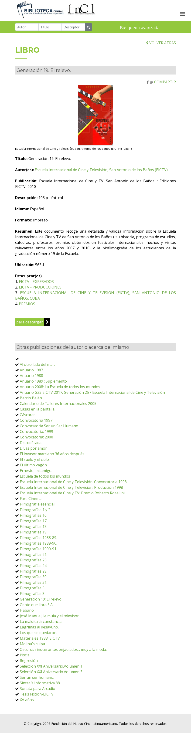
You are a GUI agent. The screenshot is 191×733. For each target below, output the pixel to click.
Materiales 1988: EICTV (40, 638)
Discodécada (30, 442)
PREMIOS (27, 303)
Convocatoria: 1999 (36, 431)
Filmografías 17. (33, 520)
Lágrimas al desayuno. (39, 627)
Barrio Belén (31, 397)
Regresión (29, 660)
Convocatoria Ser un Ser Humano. (49, 425)
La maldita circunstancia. (41, 621)
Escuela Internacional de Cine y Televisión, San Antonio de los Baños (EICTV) (101, 169)
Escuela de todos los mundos (45, 476)
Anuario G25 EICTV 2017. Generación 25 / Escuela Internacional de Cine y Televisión (92, 392)
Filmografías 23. (33, 560)
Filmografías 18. (33, 526)
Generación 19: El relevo (40, 599)
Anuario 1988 (31, 375)
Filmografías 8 (32, 593)
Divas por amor (33, 448)
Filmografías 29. (33, 571)
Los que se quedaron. (38, 632)
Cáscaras (27, 414)
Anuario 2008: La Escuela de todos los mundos (60, 386)
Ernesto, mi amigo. (36, 470)
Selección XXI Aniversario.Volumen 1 (51, 666)
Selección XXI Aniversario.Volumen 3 (51, 671)
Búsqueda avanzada (140, 27)
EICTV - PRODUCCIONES (40, 287)
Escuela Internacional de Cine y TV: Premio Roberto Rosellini (72, 492)
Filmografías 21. (33, 554)
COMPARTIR (164, 82)
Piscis (24, 655)
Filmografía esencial (37, 504)
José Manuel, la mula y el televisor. (49, 615)
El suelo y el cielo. (35, 459)
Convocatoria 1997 (36, 420)
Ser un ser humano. (37, 677)
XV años (27, 699)
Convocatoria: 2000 (36, 437)
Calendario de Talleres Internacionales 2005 (58, 403)
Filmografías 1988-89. (38, 537)
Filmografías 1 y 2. (35, 509)
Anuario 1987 (31, 370)
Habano (27, 610)
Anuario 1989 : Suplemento (43, 381)
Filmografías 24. (33, 565)
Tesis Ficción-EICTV (37, 694)
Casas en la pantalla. (37, 409)
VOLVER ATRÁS (162, 42)
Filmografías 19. (33, 532)
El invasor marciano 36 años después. (52, 453)
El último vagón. (34, 465)
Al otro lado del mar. (37, 364)
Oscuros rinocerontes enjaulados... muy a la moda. (63, 649)
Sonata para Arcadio (37, 688)
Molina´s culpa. (33, 643)
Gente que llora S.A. (36, 604)
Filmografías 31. (33, 582)
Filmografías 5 (32, 587)
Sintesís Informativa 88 (40, 682)
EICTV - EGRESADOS (36, 281)
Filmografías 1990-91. (38, 548)
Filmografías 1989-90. (38, 543)
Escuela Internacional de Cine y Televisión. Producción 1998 (71, 487)
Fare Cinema (30, 498)
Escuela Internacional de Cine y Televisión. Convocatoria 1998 (73, 481)
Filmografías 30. (33, 576)
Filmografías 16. (33, 515)
